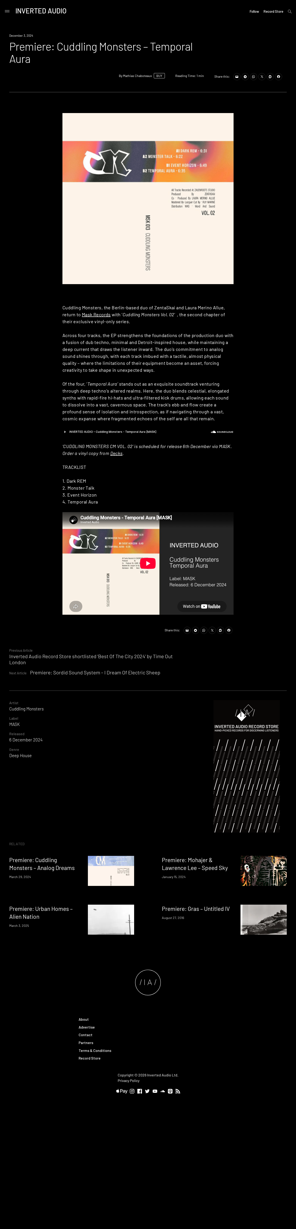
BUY (159, 76)
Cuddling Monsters (26, 708)
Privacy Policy (128, 1080)
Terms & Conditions (95, 1050)
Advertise (87, 1027)
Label (13, 718)
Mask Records (96, 314)
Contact (85, 1034)
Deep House (20, 755)
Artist (13, 703)
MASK (14, 724)
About (84, 1019)
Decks (116, 453)
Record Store (273, 11)
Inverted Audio (41, 10)
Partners (86, 1042)
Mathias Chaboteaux (137, 76)
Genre (14, 749)
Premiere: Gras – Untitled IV (196, 908)
